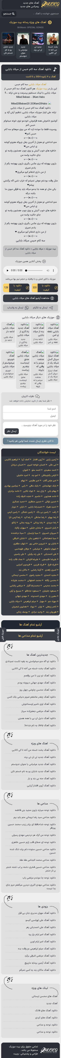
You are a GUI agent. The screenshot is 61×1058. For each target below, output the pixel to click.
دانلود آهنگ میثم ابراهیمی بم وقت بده (37, 949)
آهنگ (43, 84)
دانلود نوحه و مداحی (47, 1025)
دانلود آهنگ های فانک (46, 1010)
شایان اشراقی (19, 538)
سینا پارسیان (32, 533)
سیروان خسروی (49, 533)
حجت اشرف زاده (23, 496)
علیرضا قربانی (32, 559)
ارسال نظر (11, 431)
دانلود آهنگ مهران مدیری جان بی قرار (37, 913)
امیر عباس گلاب (49, 480)
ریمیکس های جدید (29, 6)
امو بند (35, 475)
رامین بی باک (42, 512)
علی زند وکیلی (34, 554)
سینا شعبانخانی (49, 538)
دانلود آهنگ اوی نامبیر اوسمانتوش (39, 704)
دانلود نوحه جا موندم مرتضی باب (39, 878)
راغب (54, 512)
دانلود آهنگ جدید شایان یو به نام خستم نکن (33, 771)
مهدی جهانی (21, 596)
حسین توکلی (50, 501)
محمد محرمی (49, 585)
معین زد (52, 596)
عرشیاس (36, 549)
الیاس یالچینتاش (49, 475)
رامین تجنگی (27, 512)
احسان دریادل (17, 465)
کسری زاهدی (50, 570)
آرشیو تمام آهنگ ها (30, 625)
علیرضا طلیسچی (49, 559)
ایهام (23, 480)
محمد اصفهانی (34, 580)
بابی (24, 486)
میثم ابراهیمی (29, 601)
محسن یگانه (50, 580)
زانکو (14, 522)
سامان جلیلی (35, 528)
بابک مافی (34, 486)
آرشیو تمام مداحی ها (30, 636)
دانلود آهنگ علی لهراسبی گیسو (41, 920)
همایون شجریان (19, 606)
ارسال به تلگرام (40, 308)
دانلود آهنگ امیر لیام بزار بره (42, 934)
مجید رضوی (34, 575)
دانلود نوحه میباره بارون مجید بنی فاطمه (35, 810)
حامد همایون (50, 496)
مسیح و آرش (15, 591)
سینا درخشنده (17, 533)
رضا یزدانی (38, 522)
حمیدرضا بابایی (35, 507)
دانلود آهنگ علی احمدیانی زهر (41, 927)
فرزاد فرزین (39, 564)
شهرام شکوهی (50, 549)
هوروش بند (51, 612)
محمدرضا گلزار (33, 585)
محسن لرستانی (19, 575)
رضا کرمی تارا (15, 517)
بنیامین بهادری (11, 486)
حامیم (37, 496)
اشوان (25, 470)
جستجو (7, 14)
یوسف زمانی (22, 612)
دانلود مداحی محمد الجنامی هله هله (37, 860)
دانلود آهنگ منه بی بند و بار (42, 778)
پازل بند (40, 491)
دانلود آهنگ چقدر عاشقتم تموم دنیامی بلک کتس (31, 697)
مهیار (42, 601)
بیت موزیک (41, 89)
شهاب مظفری (19, 543)
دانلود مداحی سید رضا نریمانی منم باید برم (35, 817)
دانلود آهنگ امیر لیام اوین (43, 941)
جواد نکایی (28, 491)
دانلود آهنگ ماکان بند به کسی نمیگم (37, 970)
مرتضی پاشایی (16, 585)
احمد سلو (36, 470)
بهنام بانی (52, 491)
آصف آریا (25, 459)
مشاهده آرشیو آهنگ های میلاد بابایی (31, 298)
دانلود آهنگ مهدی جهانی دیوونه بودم (37, 683)
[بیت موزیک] (50, 4)
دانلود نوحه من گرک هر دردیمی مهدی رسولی (34, 835)
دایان (22, 507)
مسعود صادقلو (32, 591)
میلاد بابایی (34, 84)
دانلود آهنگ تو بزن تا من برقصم (40, 675)
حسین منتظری (35, 501)
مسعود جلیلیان (49, 591)
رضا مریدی (51, 522)
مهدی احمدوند (38, 596)
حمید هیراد (51, 507)
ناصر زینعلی (51, 606)
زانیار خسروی (50, 528)
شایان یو (52, 543)
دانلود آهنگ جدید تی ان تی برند (40, 757)
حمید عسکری (18, 501)
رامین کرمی (12, 512)
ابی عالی (52, 465)
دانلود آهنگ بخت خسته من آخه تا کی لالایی (34, 668)
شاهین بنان (33, 538)
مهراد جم (52, 601)
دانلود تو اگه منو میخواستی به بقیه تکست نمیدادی (30, 661)
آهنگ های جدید (31, 3)
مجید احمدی (50, 575)
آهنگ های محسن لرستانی (44, 996)
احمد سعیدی (50, 470)
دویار (14, 507)
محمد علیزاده (17, 580)
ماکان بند (23, 570)
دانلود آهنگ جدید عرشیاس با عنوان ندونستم (33, 764)
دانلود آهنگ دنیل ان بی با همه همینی (37, 718)
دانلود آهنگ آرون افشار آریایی (41, 785)
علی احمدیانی (50, 554)
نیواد (32, 606)
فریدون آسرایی (23, 564)
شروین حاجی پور (37, 543)
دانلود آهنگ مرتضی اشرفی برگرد (40, 956)
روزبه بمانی (24, 522)
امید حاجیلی (22, 475)
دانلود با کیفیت (41, 288)
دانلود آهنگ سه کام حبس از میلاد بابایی (28, 69)
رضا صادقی (39, 517)
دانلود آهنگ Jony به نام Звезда (40, 725)
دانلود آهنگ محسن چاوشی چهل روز (37, 690)
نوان (40, 606)
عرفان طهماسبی (22, 549)
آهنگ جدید (51, 1003)
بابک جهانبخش (49, 486)
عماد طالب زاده (16, 559)
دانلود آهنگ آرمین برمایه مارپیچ (40, 963)
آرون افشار (38, 459)
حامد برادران (13, 491)
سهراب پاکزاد (20, 528)
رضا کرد (27, 517)
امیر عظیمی (34, 480)
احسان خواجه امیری (36, 465)
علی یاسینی (19, 554)
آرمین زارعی (51, 459)
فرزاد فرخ (52, 564)
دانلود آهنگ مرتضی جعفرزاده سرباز (38, 711)
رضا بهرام (52, 517)
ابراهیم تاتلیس (11, 459)
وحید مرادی (36, 612)
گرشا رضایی (36, 570)
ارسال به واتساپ (15, 308)
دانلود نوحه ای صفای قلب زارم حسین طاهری (34, 842)
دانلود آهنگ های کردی (46, 1018)
